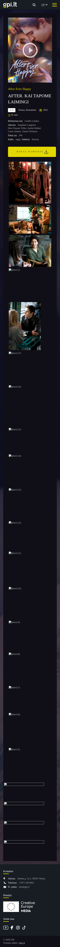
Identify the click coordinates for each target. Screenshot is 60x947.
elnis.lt (22, 943)
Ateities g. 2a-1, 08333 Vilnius (31, 878)
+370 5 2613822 (26, 883)
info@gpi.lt (24, 887)
